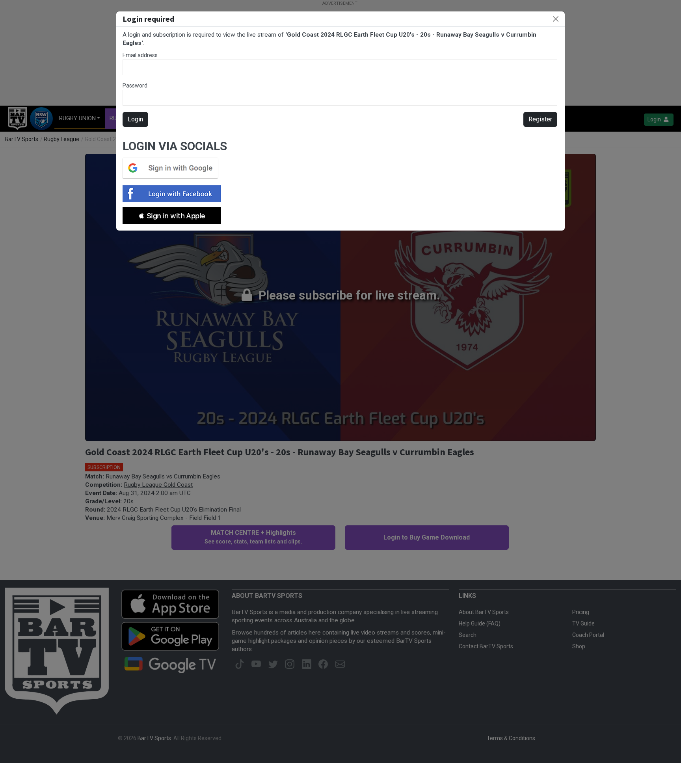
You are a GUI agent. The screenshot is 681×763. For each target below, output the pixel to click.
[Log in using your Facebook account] (174, 193)
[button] (172, 215)
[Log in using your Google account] (173, 167)
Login (135, 119)
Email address (140, 55)
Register (540, 119)
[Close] (556, 19)
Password (135, 85)
